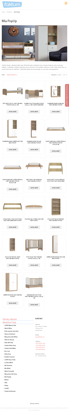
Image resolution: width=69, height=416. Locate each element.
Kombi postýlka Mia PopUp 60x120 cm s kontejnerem (34, 104)
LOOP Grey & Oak (9, 359)
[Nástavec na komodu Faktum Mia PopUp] (34, 167)
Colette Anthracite (10, 391)
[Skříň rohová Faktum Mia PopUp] (13, 282)
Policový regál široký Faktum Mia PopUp (56, 219)
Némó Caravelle (9, 371)
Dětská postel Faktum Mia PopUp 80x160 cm (12, 104)
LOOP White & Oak (10, 325)
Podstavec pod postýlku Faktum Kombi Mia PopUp (12, 219)
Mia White (7, 368)
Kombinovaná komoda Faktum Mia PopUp (56, 104)
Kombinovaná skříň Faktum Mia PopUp (13, 142)
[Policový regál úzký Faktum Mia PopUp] (13, 244)
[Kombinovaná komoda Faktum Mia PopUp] (56, 91)
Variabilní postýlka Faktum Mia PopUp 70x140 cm (34, 296)
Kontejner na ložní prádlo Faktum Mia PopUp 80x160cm (13, 181)
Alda (5, 382)
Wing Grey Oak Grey (10, 374)
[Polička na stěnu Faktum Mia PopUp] (34, 206)
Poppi (6, 385)
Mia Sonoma (8, 365)
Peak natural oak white (11, 331)
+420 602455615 (40, 349)
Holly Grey (7, 354)
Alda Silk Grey (8, 342)
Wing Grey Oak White (11, 337)
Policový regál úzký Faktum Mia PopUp (12, 257)
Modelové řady (9, 322)
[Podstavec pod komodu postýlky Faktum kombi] (56, 167)
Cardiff (6, 388)
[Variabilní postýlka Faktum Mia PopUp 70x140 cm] (34, 282)
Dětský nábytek (10, 319)
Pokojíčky (9, 12)
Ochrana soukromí (34, 403)
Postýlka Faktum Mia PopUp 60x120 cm (34, 257)
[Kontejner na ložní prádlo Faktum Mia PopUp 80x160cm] (13, 167)
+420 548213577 (40, 347)
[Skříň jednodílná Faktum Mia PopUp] (56, 244)
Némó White (8, 328)
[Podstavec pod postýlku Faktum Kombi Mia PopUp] (13, 206)
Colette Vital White (10, 348)
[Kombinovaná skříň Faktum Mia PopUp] (13, 129)
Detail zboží (12, 111)
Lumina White (8, 362)
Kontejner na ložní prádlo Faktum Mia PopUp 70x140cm (56, 143)
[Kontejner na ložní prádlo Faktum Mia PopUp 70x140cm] (56, 129)
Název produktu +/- (12, 74)
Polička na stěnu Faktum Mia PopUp (34, 219)
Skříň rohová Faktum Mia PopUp (12, 295)
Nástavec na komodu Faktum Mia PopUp (34, 180)
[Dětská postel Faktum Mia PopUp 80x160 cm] (13, 91)
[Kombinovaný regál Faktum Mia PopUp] (34, 129)
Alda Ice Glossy (9, 339)
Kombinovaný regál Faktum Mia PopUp (34, 142)
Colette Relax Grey (10, 345)
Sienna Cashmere (9, 334)
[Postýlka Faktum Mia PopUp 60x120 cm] (34, 244)
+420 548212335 (40, 345)
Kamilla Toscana (9, 357)
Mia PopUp (7, 377)
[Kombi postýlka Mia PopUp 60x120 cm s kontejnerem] (34, 91)
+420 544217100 (40, 343)
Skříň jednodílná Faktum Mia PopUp (56, 257)
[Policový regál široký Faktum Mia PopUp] (56, 206)
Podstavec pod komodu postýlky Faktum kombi (56, 180)
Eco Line (7, 351)
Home (3, 12)
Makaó (6, 379)
